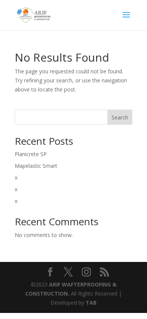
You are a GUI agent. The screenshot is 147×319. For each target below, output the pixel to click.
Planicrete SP (31, 154)
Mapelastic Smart (36, 165)
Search (120, 117)
